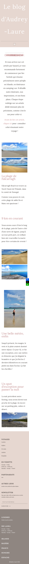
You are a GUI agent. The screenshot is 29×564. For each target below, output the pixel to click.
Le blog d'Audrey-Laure (14, 19)
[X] (27, 282)
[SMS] (27, 284)
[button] (14, 44)
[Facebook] (27, 279)
